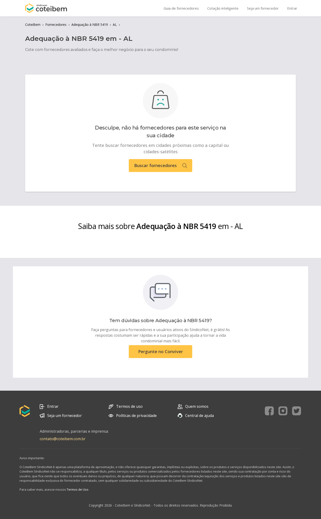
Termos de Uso (77, 489)
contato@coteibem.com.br (63, 438)
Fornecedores (56, 24)
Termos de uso (129, 406)
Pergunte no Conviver (160, 351)
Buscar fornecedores (155, 165)
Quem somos (196, 406)
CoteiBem (32, 24)
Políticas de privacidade (136, 415)
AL (115, 24)
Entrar (53, 406)
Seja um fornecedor (64, 415)
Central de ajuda (199, 415)
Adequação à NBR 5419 (89, 24)
